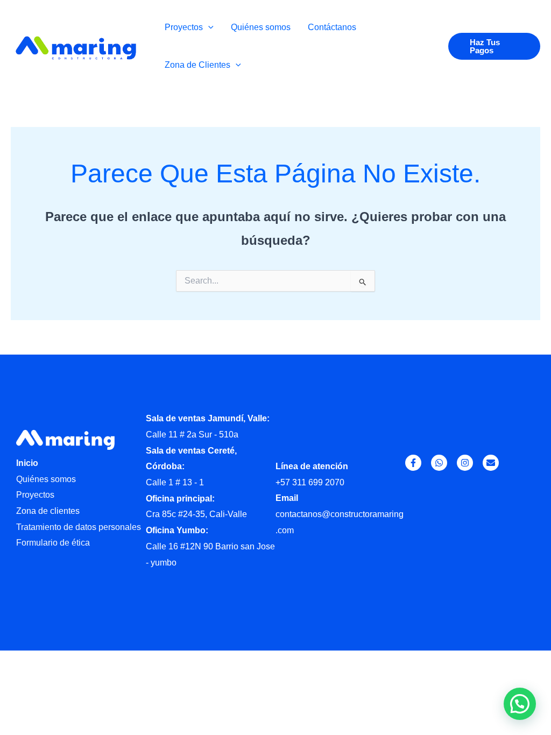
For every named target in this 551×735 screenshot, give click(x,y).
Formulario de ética (53, 542)
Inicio (27, 463)
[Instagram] (465, 463)
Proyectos (35, 494)
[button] (494, 46)
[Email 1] (491, 463)
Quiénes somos (46, 479)
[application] (208, 27)
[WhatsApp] (439, 463)
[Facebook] (413, 463)
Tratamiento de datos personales (78, 527)
